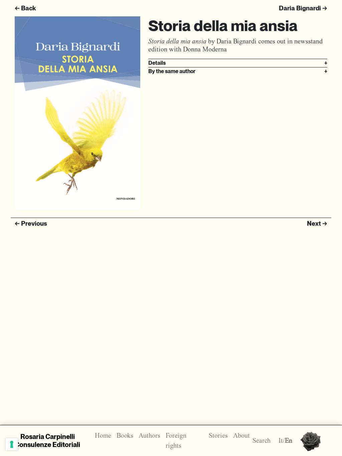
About (241, 435)
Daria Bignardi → (303, 8)
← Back (25, 8)
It (281, 440)
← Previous (31, 223)
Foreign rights (176, 440)
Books (125, 435)
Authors (149, 435)
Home (103, 435)
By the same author (237, 71)
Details (237, 63)
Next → (317, 223)
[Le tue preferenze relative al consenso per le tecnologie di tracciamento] (11, 444)
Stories (218, 435)
